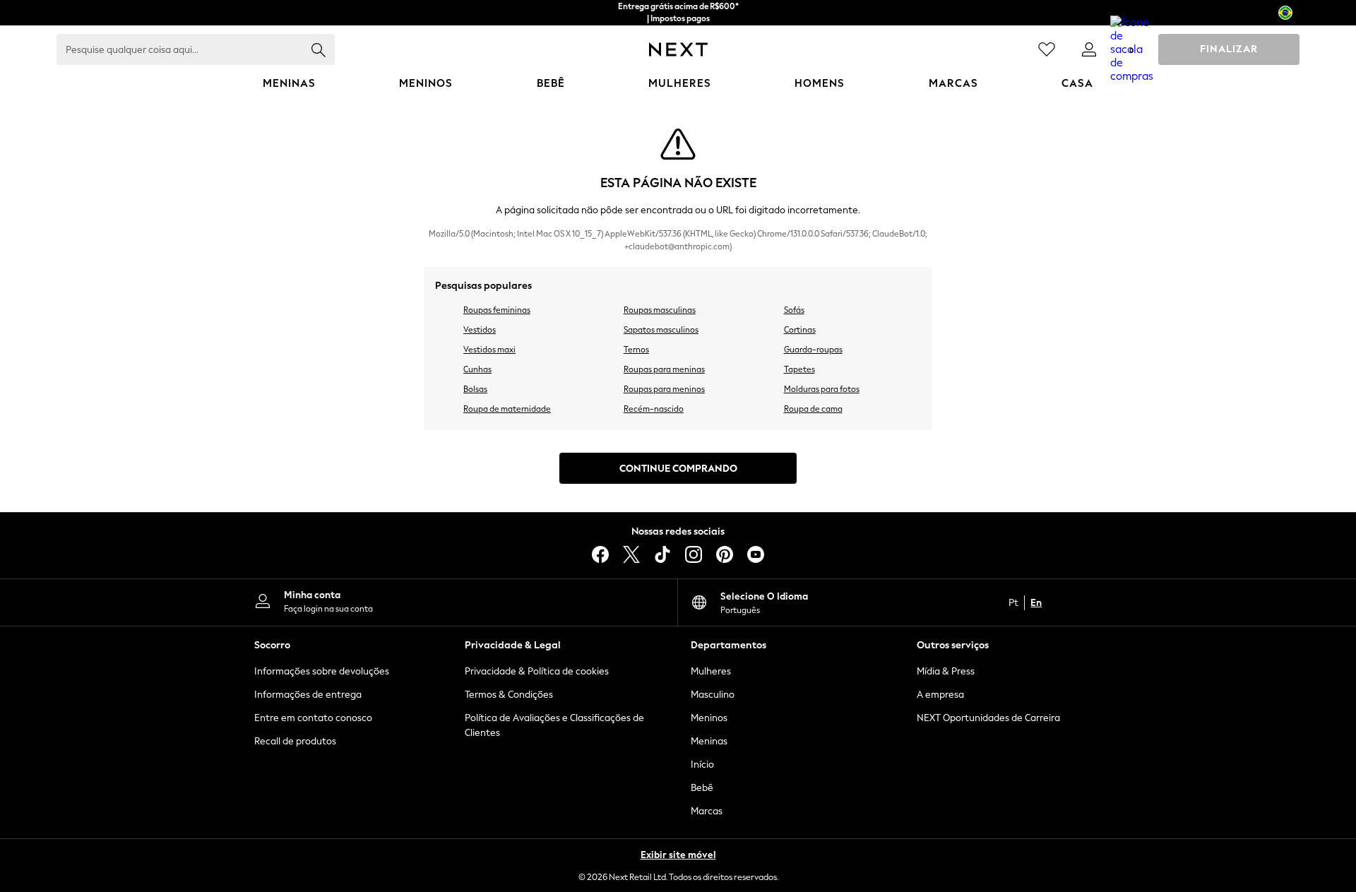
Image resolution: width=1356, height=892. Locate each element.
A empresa (940, 695)
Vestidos (479, 330)
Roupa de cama (813, 409)
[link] (1089, 49)
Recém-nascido (654, 409)
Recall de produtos (295, 741)
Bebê (702, 788)
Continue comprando (678, 469)
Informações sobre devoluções (321, 671)
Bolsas (475, 389)
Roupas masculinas (660, 310)
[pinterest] (724, 554)
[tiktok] (662, 554)
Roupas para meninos (664, 389)
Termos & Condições (509, 695)
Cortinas (800, 330)
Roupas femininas (496, 310)
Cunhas (477, 369)
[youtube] (755, 554)
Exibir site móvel (678, 855)
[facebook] (600, 554)
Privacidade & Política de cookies (537, 671)
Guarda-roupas (813, 350)
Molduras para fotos (822, 389)
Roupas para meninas (664, 369)
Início (702, 765)
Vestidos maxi (489, 350)
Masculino (712, 695)
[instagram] (693, 554)
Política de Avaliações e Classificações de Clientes (554, 725)
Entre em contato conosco (313, 718)
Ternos (636, 350)
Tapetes (799, 369)
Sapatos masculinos (661, 330)
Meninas (709, 741)
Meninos (709, 718)
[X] (631, 554)
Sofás (794, 310)
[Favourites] (1046, 49)
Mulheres (711, 671)
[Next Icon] (678, 49)
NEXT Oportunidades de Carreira (988, 718)
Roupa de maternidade (507, 409)
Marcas (706, 811)
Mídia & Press (946, 671)
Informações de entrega (308, 695)
